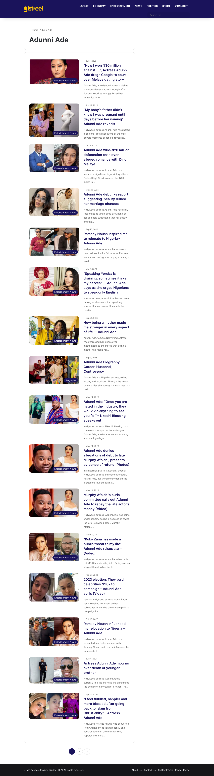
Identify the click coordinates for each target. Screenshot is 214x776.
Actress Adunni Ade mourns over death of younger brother (106, 668)
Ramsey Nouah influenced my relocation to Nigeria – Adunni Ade (105, 628)
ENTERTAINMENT (120, 6)
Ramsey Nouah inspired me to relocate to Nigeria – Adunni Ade (106, 238)
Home (34, 30)
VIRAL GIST (181, 6)
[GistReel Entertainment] (33, 9)
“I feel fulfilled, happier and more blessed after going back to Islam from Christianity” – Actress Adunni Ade (105, 708)
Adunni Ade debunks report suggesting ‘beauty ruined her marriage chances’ (106, 199)
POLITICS (152, 6)
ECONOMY (99, 6)
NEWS (138, 6)
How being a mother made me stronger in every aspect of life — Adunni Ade (106, 327)
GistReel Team (165, 770)
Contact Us (150, 770)
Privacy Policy (182, 770)
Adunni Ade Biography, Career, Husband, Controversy (102, 366)
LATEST (84, 6)
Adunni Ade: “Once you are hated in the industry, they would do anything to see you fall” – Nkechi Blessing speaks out (105, 411)
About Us (137, 770)
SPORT (166, 6)
